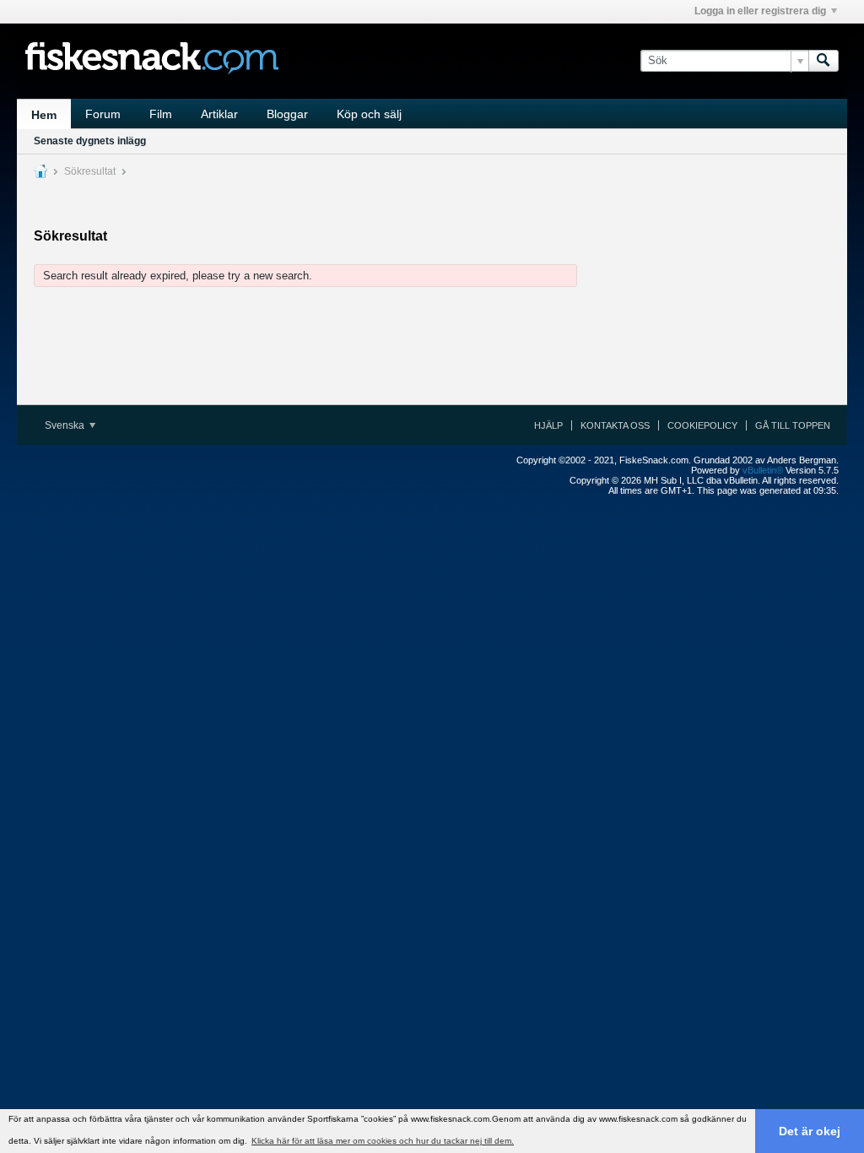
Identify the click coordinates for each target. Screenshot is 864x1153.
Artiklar (219, 114)
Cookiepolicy (702, 425)
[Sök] (823, 61)
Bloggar (287, 114)
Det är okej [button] (809, 1131)
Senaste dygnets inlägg (90, 141)
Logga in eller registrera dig (760, 11)
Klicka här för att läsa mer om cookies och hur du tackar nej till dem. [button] (382, 1140)
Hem (44, 115)
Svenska (66, 425)
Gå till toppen (792, 425)
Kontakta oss (615, 425)
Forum (103, 114)
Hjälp (548, 425)
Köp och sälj (369, 114)
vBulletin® (762, 470)
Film (160, 114)
